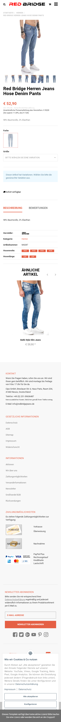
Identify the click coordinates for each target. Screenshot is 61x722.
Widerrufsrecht (13, 447)
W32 (25, 251)
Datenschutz (11, 422)
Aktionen (10, 464)
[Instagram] (46, 635)
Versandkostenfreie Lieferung (24, 108)
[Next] (55, 275)
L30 (32, 256)
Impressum (11, 441)
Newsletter (11, 488)
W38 (50, 251)
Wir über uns (11, 470)
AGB (8, 429)
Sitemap (9, 435)
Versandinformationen (16, 482)
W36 (42, 251)
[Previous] (47, 275)
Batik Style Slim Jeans (30, 340)
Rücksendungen (13, 501)
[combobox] (30, 157)
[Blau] (10, 140)
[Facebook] (15, 635)
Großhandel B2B (13, 495)
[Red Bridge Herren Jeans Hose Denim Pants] (30, 47)
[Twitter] (21, 635)
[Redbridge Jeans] (27, 4)
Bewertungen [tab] (38, 208)
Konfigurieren (30, 704)
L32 (25, 256)
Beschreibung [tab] (12, 208)
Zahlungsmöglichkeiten (16, 476)
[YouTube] (33, 635)
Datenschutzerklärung (15, 599)
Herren (25, 239)
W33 (33, 251)
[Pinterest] (40, 635)
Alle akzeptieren (30, 696)
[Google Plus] (27, 635)
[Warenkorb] (50, 4)
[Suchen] (5, 4)
